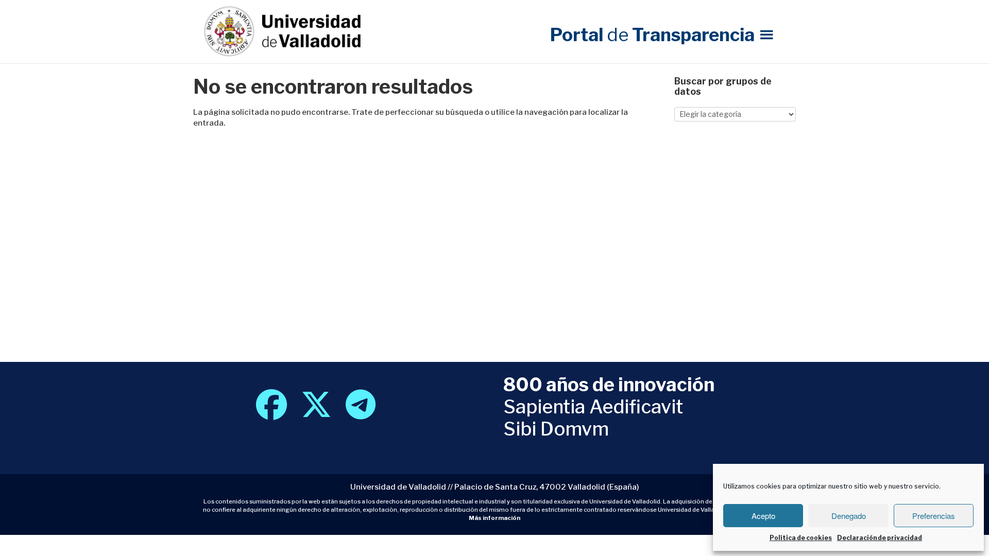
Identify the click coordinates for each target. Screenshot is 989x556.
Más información (494, 518)
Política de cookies (801, 538)
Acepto (763, 515)
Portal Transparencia (652, 35)
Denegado (848, 515)
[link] (271, 413)
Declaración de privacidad (879, 538)
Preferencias (933, 515)
